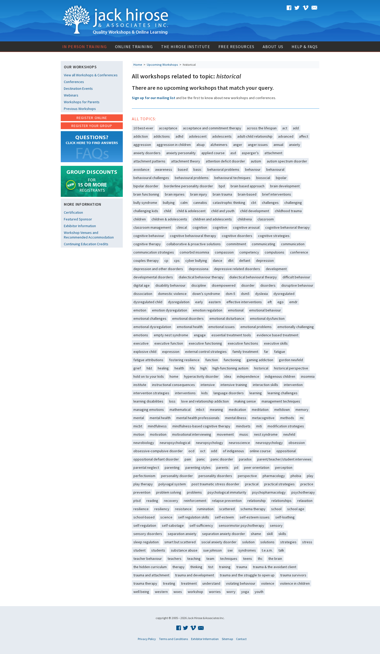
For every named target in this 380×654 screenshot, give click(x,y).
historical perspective (291, 368)
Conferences (74, 81)
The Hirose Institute (185, 46)
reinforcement (195, 500)
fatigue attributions (148, 360)
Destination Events (78, 88)
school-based (144, 517)
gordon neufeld (291, 360)
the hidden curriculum (150, 566)
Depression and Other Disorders (158, 268)
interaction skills (265, 384)
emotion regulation (207, 310)
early (199, 302)
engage (200, 335)
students (158, 550)
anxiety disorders (147, 153)
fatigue (279, 351)
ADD (296, 128)
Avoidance (141, 169)
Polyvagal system (172, 484)
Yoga (245, 591)
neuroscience (239, 442)
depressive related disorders (237, 268)
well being (141, 591)
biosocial (263, 177)
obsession (296, 442)
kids (204, 393)
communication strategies (153, 252)
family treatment (245, 351)
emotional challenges (149, 318)
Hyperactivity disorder (201, 376)
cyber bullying (196, 260)
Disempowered (223, 285)
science (166, 517)
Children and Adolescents (212, 219)
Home (137, 64)
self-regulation (144, 525)
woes (177, 591)
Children (139, 219)
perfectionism (144, 475)
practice (306, 484)
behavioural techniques (232, 177)
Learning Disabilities (148, 401)
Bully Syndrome (145, 202)
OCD (191, 451)
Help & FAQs (305, 46)
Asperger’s (250, 153)
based (183, 169)
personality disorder (177, 475)
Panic (201, 459)
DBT (230, 260)
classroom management (152, 227)
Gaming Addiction (260, 360)
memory (301, 409)
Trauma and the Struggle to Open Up (247, 575)
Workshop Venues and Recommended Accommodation (89, 235)
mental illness (235, 417)
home (174, 376)
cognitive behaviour (148, 235)
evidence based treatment (277, 335)
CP (166, 260)
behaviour (253, 169)
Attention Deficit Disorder (225, 161)
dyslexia (261, 293)
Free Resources (236, 46)
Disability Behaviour (170, 285)
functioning (232, 360)
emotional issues (221, 326)
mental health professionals (197, 417)
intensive (208, 384)
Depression (265, 260)
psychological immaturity (227, 492)
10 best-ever (143, 128)
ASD (233, 153)
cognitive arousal (246, 227)
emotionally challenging (295, 326)
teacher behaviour (147, 558)
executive (141, 343)
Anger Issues (258, 144)
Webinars (71, 95)
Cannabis (200, 202)
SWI (230, 550)
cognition (200, 227)
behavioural (275, 169)
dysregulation (178, 302)
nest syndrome (266, 434)
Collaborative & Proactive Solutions (193, 244)
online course (260, 451)
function (211, 360)
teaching (194, 558)
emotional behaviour (265, 310)
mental (138, 417)
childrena (245, 219)
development (276, 268)
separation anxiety (182, 533)
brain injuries (175, 194)
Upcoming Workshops (162, 64)
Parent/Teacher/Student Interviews (284, 459)
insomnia (308, 376)
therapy (178, 566)
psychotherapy (303, 492)
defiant (244, 260)
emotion (139, 310)
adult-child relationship (254, 136)
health (179, 368)
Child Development (254, 211)
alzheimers (218, 144)
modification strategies (286, 426)
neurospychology (269, 442)
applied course (213, 153)
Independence (248, 376)
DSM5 (245, 293)
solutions (267, 542)
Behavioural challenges (151, 177)
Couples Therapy (146, 260)
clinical (182, 227)
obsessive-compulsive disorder (158, 451)
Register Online (92, 117)
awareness (163, 169)
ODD (214, 451)
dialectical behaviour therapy (201, 277)
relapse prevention (227, 500)
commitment (236, 244)
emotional (236, 310)
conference (299, 252)
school (276, 509)
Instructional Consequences (173, 384)
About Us (273, 46)
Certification (73, 212)
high (203, 368)
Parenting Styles (198, 467)
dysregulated (283, 293)
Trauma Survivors (293, 575)
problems (194, 492)
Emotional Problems (256, 326)
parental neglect (146, 467)
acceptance (168, 128)
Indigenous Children (280, 376)
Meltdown (282, 409)
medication (237, 409)
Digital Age (141, 285)
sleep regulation (146, 542)
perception (283, 467)
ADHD (179, 136)
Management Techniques (281, 401)
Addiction (140, 136)
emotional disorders (188, 318)
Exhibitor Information (80, 226)
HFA (192, 368)
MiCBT (137, 426)
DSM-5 (230, 293)
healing (163, 368)
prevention (141, 492)
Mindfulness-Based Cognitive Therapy (201, 426)
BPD (222, 186)
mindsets (243, 426)
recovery (171, 500)
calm (184, 202)
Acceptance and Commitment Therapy (212, 128)
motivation (158, 434)
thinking (196, 566)
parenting (172, 467)
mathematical (180, 409)
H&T (149, 368)
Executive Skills (276, 343)
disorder (248, 285)
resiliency (161, 509)
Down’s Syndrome (206, 293)
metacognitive (263, 417)
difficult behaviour (296, 277)
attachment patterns (149, 161)
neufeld (289, 434)
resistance (183, 509)
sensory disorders (147, 533)
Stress (307, 542)
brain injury (198, 194)
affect (303, 136)
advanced (285, 136)
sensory (276, 525)
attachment (273, 153)
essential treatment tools (231, 335)
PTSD (137, 500)
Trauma (241, 566)
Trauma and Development (194, 575)
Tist (210, 566)
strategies (288, 542)
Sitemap (227, 639)
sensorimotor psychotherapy (241, 525)
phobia (296, 475)
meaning (216, 409)
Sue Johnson (212, 550)
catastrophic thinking (229, 202)
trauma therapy (145, 583)
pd (236, 467)
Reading (152, 500)
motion (138, 434)
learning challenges (283, 393)
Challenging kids (145, 211)
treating (169, 583)
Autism (256, 161)
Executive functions (243, 343)
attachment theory (185, 161)
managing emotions (148, 409)
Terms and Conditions (173, 639)
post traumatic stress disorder (215, 484)
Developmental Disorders (153, 277)
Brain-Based (247, 194)
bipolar (281, 177)
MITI (259, 426)
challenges (270, 202)
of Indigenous (233, 451)
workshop (195, 591)
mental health (160, 417)
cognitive (220, 227)
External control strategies (206, 351)
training (225, 566)
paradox (245, 459)
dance (217, 260)
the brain (275, 558)
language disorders (229, 393)
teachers (174, 558)
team (210, 558)
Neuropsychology (209, 442)
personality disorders (215, 475)
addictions (162, 136)
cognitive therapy (147, 244)
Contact (241, 639)
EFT (270, 302)
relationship (256, 500)
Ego (280, 302)
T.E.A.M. (267, 550)
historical (261, 368)
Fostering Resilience (184, 360)
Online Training (134, 46)
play (310, 475)
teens (247, 558)
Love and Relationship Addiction (205, 401)
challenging (293, 202)
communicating (263, 244)
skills (282, 533)
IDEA (227, 376)
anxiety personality (181, 153)
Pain (188, 459)
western (161, 591)
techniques (228, 558)
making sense (245, 401)
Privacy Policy (147, 639)
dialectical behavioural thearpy (253, 277)
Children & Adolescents (169, 219)
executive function (168, 343)
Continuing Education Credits (86, 244)
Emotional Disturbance (226, 318)
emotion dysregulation (169, 310)
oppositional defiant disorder (156, 459)
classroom (265, 219)
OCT (202, 451)
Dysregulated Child (147, 302)
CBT (253, 202)
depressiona (198, 268)
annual (278, 144)
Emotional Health (190, 326)
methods (287, 417)
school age (295, 509)
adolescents (222, 136)
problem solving (168, 492)
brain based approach (247, 186)
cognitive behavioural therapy (193, 235)
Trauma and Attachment (151, 575)
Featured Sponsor (78, 219)
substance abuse (184, 550)
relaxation (305, 500)
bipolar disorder (145, 186)
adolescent (198, 136)
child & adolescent (191, 211)
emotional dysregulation (152, 326)
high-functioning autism (230, 368)
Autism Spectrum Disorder (287, 161)
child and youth (222, 211)
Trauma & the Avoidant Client (274, 566)
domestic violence (172, 293)
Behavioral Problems (223, 169)
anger (237, 144)
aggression (142, 144)
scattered (227, 509)
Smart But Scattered (180, 542)
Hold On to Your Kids (148, 376)
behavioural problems (192, 177)
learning (255, 393)
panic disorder (222, 459)
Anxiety (294, 144)
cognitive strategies (274, 235)
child (167, 211)
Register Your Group (91, 125)
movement (225, 434)
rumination (205, 509)
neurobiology (143, 442)
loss (172, 401)
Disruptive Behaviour (297, 285)
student (139, 550)
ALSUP (200, 144)
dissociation (142, 293)
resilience (141, 509)
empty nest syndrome (171, 335)
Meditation (260, 409)
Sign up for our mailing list (153, 97)
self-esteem (224, 517)
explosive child (144, 351)
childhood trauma (288, 211)
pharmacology (274, 475)
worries (215, 591)
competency (249, 252)
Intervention (293, 384)
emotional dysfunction (267, 318)
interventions (185, 393)
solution (248, 542)
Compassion (224, 252)
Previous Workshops (80, 108)
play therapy (143, 484)
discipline (198, 285)
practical (252, 484)
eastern (215, 302)
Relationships (281, 500)
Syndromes (247, 550)
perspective (247, 475)
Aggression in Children (174, 144)
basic (197, 169)
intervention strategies (151, 393)
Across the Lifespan (262, 128)
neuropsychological (175, 442)
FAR (266, 351)
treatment (189, 583)
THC (260, 558)
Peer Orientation (256, 467)
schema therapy (252, 509)
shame (256, 533)
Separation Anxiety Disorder (223, 533)
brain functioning (146, 194)
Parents (222, 467)
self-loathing (285, 517)
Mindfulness (157, 426)
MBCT (200, 409)
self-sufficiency (201, 525)
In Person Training (84, 46)
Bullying (169, 202)
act (284, 128)
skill (270, 533)
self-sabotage (173, 525)
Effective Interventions (244, 302)
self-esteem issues (255, 517)
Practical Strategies (279, 484)
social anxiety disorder (219, 542)
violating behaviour (240, 583)
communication (293, 244)
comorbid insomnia (194, 252)
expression (170, 351)
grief (137, 368)
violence (267, 583)
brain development (285, 186)
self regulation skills (193, 517)
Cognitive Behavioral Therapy (287, 227)
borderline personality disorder (188, 186)
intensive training (234, 384)
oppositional (286, 451)
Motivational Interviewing (191, 434)
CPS (177, 260)
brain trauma (222, 194)
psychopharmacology (269, 492)
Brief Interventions (276, 194)
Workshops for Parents (82, 102)
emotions (140, 335)
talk (281, 550)
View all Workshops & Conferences (91, 75)
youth (259, 591)
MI (301, 417)
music (243, 434)
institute (139, 384)
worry (230, 591)
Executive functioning (205, 343)
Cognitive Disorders (237, 235)
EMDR (293, 302)
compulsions (274, 252)
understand (211, 583)
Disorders (268, 285)
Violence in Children (295, 583)
